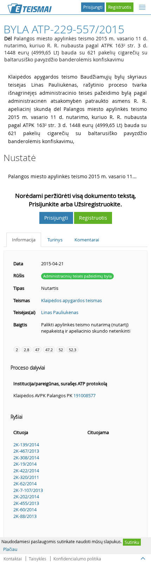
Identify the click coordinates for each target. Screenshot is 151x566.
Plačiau (10, 549)
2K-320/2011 (26, 477)
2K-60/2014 (25, 509)
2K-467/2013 (26, 451)
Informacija (23, 240)
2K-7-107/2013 (28, 490)
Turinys (55, 240)
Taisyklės (37, 558)
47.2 (49, 349)
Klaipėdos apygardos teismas (71, 300)
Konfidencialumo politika (77, 558)
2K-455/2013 (26, 503)
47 (37, 349)
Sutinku (132, 542)
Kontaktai (13, 558)
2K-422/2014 (26, 470)
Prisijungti (93, 7)
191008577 (84, 395)
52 (61, 349)
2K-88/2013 (25, 516)
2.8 (26, 349)
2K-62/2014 (25, 483)
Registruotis (119, 7)
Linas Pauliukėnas (59, 312)
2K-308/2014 (26, 457)
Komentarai (86, 240)
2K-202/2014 (26, 496)
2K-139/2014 (26, 444)
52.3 (72, 349)
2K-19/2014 (25, 464)
